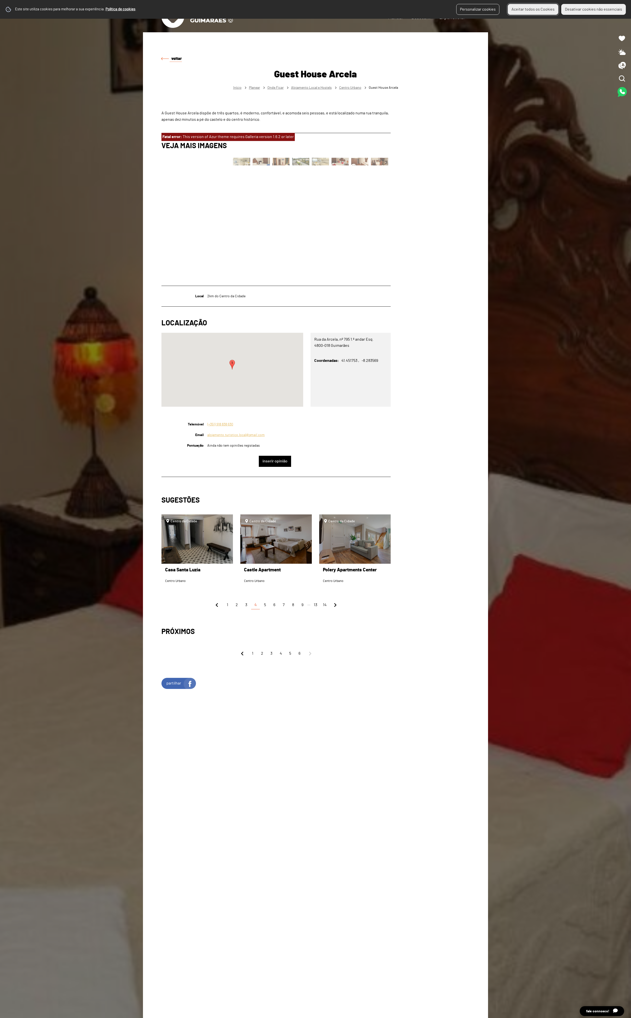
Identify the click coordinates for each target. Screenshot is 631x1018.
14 (325, 605)
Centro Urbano (350, 87)
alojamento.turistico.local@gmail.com (236, 435)
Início (237, 87)
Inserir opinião (275, 461)
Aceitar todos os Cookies (533, 9)
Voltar (176, 59)
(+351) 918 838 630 (220, 424)
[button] (232, 365)
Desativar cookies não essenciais (593, 9)
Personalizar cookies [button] (478, 9)
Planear (254, 87)
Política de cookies (120, 9)
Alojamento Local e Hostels (311, 87)
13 (315, 605)
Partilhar (173, 683)
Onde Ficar (275, 87)
